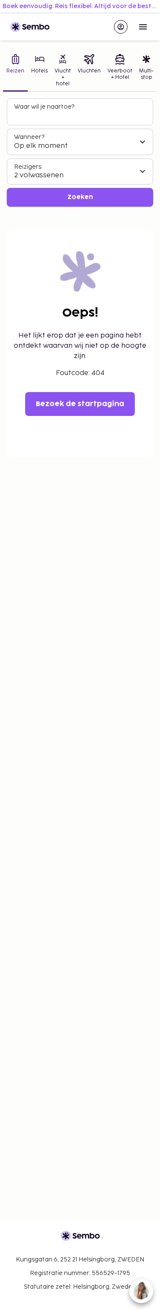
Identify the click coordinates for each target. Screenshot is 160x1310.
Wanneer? (29, 137)
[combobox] (81, 115)
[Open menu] (143, 27)
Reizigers (27, 166)
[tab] (15, 71)
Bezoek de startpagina (80, 404)
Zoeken (80, 197)
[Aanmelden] (121, 27)
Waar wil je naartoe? (44, 106)
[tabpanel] (80, 152)
